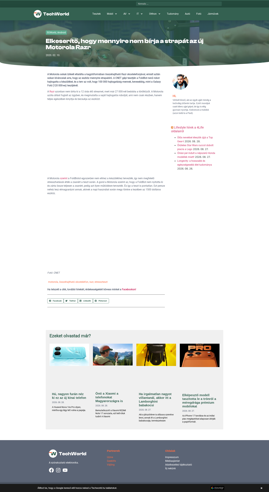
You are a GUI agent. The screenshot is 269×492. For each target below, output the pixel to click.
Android (61, 32)
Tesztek (96, 13)
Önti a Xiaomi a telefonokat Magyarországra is (109, 397)
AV (124, 13)
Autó (187, 13)
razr (91, 281)
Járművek (213, 13)
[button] (55, 300)
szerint (63, 178)
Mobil (110, 13)
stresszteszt (101, 281)
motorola (53, 281)
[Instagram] (58, 470)
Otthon (153, 13)
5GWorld (51, 32)
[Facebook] (51, 470)
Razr (52, 91)
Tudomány (173, 13)
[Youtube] (65, 470)
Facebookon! (129, 289)
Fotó (198, 13)
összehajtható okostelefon (73, 281)
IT (138, 13)
